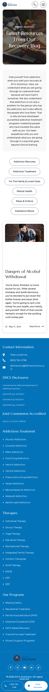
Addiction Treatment (24, 171)
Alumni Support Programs (20, 640)
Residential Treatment (17, 609)
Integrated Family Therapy (19, 552)
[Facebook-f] (10, 667)
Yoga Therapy (12, 533)
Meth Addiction (14, 452)
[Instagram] (17, 667)
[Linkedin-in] (31, 667)
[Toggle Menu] (43, 4)
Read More (35, 326)
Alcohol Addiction (15, 439)
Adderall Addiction (16, 496)
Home (18, 26)
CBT (7, 577)
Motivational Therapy (17, 546)
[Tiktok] (38, 667)
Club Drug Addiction (17, 458)
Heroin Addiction (15, 464)
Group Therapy (13, 527)
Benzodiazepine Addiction (20, 489)
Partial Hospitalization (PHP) (21, 615)
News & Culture (24, 201)
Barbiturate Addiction (17, 502)
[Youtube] (24, 667)
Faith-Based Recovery (17, 628)
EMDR (8, 571)
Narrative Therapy (15, 540)
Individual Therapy (15, 521)
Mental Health (24, 191)
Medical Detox (13, 602)
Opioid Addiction (15, 471)
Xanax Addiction (14, 483)
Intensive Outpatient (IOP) (20, 621)
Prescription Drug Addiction (21, 477)
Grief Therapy (12, 565)
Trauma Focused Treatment (20, 634)
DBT (7, 584)
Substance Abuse (24, 211)
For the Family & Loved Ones (24, 181)
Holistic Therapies (15, 559)
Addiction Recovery (25, 161)
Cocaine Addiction (16, 445)
